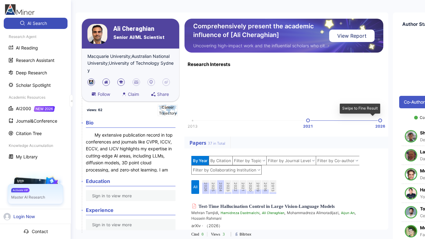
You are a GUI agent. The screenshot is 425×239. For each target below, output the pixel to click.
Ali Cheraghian (133, 28)
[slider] (308, 120)
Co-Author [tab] (414, 102)
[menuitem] (36, 23)
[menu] (35, 91)
